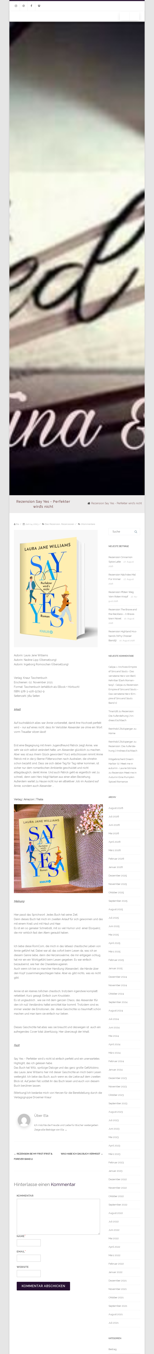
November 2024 (118, 985)
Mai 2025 (114, 934)
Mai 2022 (114, 1238)
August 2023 (116, 1111)
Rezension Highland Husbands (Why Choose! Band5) (123, 636)
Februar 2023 (116, 1162)
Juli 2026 (114, 816)
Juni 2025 (114, 926)
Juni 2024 (114, 1027)
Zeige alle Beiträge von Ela (50, 1129)
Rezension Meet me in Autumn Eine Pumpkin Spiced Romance (123, 777)
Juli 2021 (114, 1322)
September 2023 (118, 1103)
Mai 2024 (114, 1035)
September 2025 (118, 900)
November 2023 (118, 1086)
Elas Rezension (52, 524)
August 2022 (116, 1213)
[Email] (23, 6)
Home (112, 733)
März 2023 (114, 1154)
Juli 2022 (114, 1221)
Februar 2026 (116, 858)
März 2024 (115, 1052)
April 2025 (114, 943)
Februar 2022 (116, 1263)
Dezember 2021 (118, 1280)
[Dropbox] (39, 6)
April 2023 (114, 1145)
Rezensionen (67, 524)
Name (21, 1236)
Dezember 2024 (118, 976)
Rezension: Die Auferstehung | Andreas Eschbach (121, 716)
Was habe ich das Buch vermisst (82, 1153)
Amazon (29, 799)
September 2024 (118, 1002)
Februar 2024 (116, 1061)
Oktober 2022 (116, 1196)
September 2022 (118, 1204)
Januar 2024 (116, 1069)
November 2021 (118, 1289)
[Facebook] (31, 6)
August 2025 (116, 909)
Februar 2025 (116, 960)
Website (23, 1267)
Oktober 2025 (116, 892)
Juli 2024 (114, 1019)
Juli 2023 (114, 1120)
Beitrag (113, 1349)
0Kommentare (88, 524)
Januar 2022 (115, 1272)
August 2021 (116, 1314)
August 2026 (116, 808)
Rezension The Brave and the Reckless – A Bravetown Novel (123, 614)
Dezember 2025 (118, 875)
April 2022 (114, 1246)
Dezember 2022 (118, 1179)
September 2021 (118, 1305)
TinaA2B (113, 711)
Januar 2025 (115, 968)
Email (21, 1251)
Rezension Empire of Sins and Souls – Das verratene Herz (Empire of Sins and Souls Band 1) (123, 693)
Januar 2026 (116, 867)
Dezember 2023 (118, 1078)
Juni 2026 (114, 825)
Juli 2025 (114, 917)
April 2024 (114, 1044)
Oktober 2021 (116, 1297)
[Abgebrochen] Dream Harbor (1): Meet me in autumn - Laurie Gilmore (122, 764)
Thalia (39, 799)
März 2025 (114, 951)
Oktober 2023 (116, 1095)
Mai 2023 (114, 1137)
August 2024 (116, 1010)
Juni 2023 (114, 1128)
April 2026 (115, 841)
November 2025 (118, 884)
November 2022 (118, 1187)
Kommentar (25, 1195)
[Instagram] (16, 6)
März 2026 (115, 850)
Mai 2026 (114, 833)
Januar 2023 (115, 1170)
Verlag (18, 799)
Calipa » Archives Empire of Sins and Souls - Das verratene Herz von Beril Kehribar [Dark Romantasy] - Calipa (123, 675)
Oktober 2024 (116, 993)
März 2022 (114, 1255)
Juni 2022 (114, 1230)
